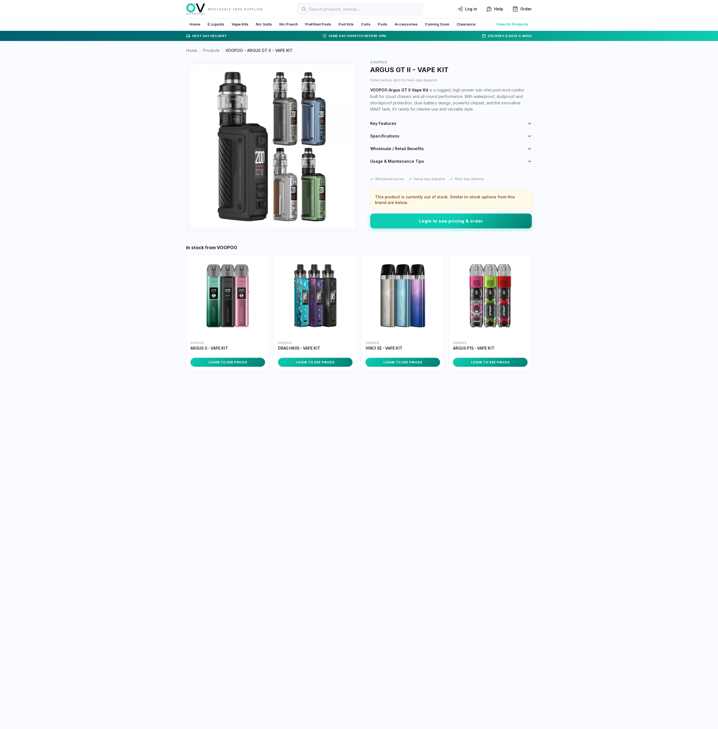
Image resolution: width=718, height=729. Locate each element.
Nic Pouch (288, 24)
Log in (471, 8)
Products (211, 50)
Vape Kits (240, 24)
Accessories (406, 24)
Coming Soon (437, 24)
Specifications (384, 136)
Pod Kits (346, 24)
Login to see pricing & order (451, 221)
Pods (382, 24)
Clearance (466, 24)
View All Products (512, 24)
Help (498, 8)
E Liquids (216, 24)
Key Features (383, 123)
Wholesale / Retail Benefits (397, 148)
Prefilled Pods (318, 24)
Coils (365, 24)
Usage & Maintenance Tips (397, 161)
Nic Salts (264, 24)
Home (195, 24)
